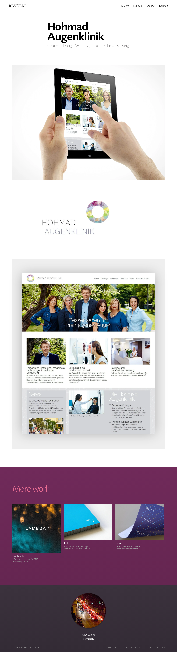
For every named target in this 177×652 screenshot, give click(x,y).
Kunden (137, 5)
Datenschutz (154, 647)
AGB (163, 647)
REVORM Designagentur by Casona (25, 647)
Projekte (124, 5)
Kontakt (163, 5)
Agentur (150, 5)
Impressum (143, 647)
